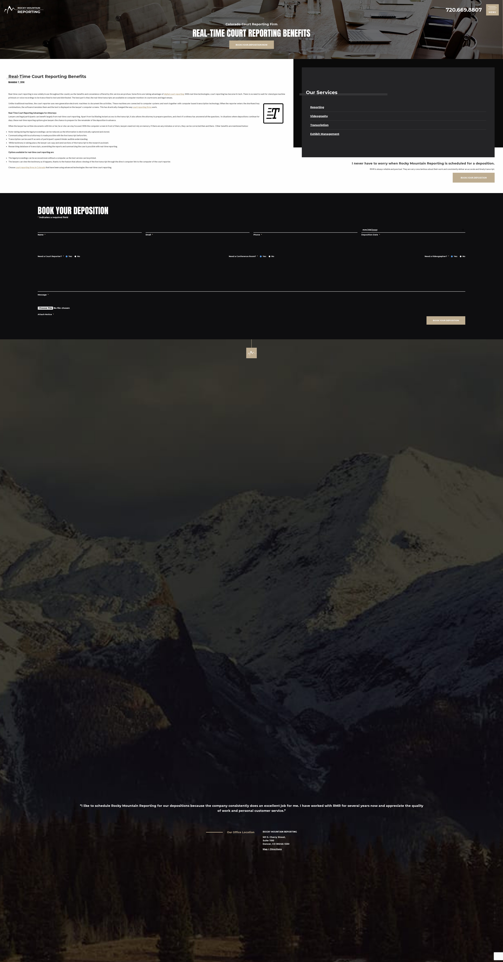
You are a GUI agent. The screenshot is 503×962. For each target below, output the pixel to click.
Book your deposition (474, 177)
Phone (257, 235)
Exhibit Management (324, 134)
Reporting (317, 107)
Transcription (319, 125)
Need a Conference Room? (243, 256)
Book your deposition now (251, 45)
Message (43, 295)
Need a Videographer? (437, 256)
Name (41, 235)
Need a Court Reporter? (51, 256)
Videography (319, 116)
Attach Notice (46, 314)
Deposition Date (370, 235)
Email (149, 235)
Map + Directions (272, 849)
